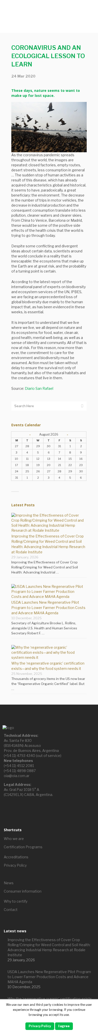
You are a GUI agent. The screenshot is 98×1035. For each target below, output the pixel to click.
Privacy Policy (15, 865)
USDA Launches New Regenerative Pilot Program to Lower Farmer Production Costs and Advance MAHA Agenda (48, 607)
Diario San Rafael (39, 388)
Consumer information (22, 891)
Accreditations (16, 857)
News (9, 883)
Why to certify (15, 901)
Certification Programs (23, 847)
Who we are (14, 838)
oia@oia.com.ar (16, 776)
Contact (11, 909)
